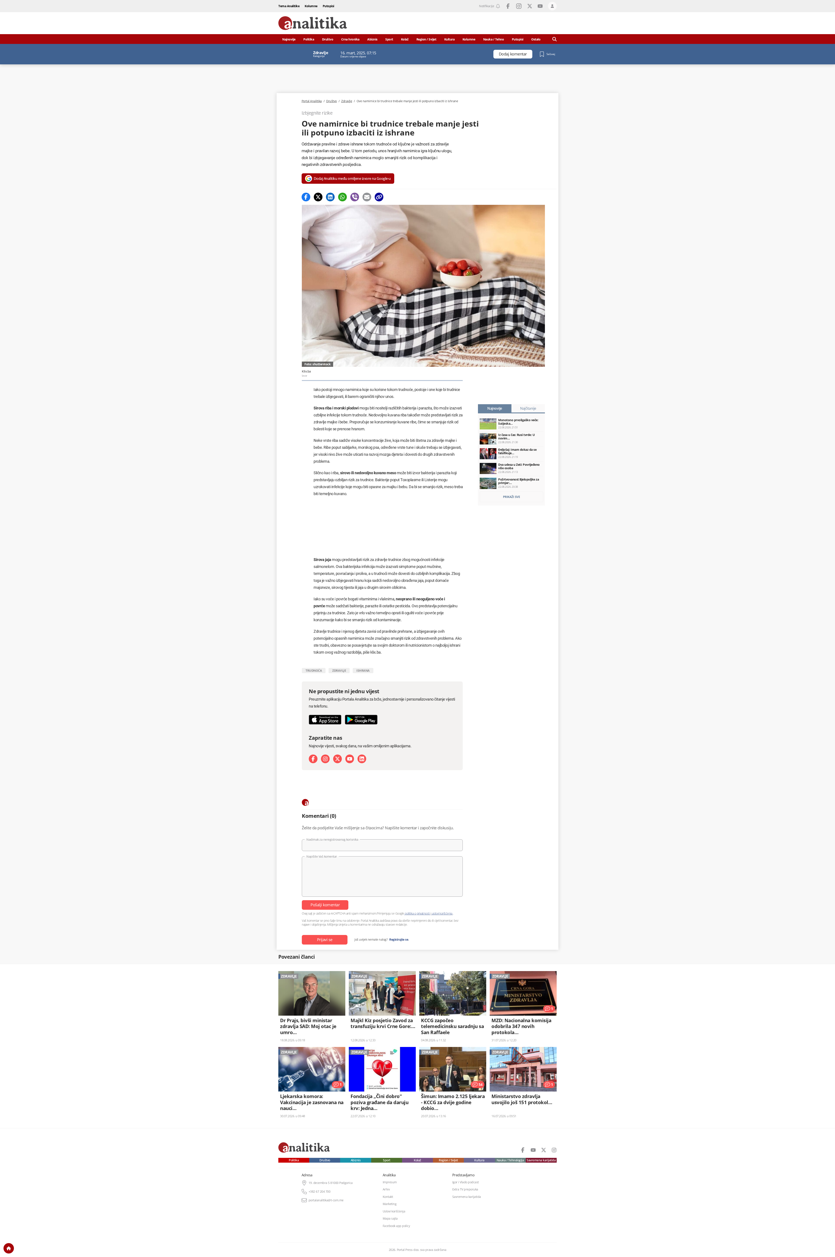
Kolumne (311, 6)
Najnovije (289, 39)
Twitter (529, 6)
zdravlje (339, 670)
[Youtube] (349, 759)
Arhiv (386, 1189)
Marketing (390, 1204)
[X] (337, 759)
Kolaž (405, 39)
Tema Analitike (288, 6)
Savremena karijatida (541, 1160)
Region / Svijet (426, 39)
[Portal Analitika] (313, 23)
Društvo (327, 39)
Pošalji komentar (325, 904)
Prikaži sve (511, 497)
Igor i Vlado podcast (465, 1182)
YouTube (540, 6)
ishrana (363, 670)
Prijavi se (324, 939)
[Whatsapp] (342, 197)
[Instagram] (325, 759)
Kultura (449, 39)
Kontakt (388, 1197)
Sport (389, 39)
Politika (308, 39)
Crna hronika (350, 39)
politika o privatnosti (417, 913)
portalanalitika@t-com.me (326, 1200)
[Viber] (354, 197)
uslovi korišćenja (442, 913)
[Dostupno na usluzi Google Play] (361, 719)
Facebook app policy (396, 1226)
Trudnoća (314, 670)
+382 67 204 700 (320, 1192)
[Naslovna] (8, 1248)
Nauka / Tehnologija (510, 1160)
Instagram (519, 6)
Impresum (390, 1182)
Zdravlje (346, 101)
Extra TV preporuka (465, 1189)
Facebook (508, 6)
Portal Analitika (312, 101)
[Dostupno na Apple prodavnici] (325, 719)
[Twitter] (318, 197)
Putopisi (328, 6)
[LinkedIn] (361, 759)
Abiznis (372, 39)
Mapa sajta (390, 1218)
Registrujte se (398, 939)
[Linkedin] (330, 197)
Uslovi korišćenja (394, 1211)
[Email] (366, 197)
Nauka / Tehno (493, 39)
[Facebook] (306, 197)
